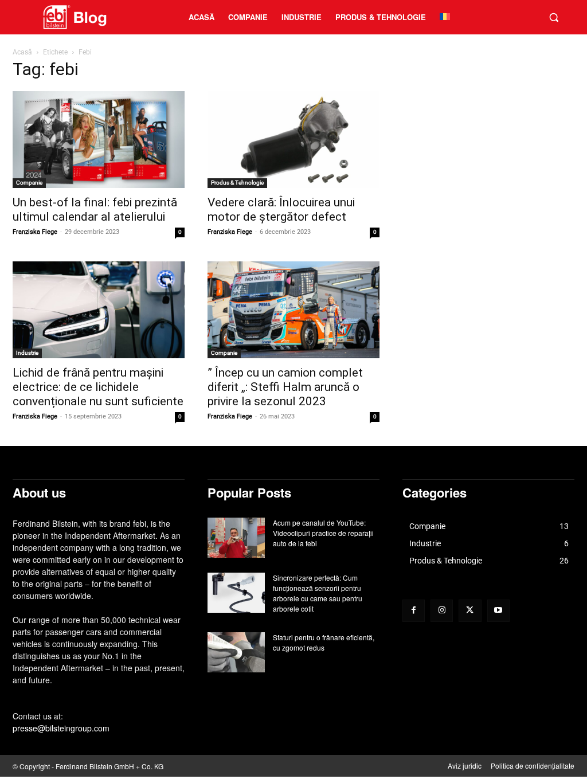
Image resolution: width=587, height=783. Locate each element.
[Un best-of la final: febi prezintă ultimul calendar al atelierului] (99, 139)
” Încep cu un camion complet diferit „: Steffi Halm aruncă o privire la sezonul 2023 (285, 387)
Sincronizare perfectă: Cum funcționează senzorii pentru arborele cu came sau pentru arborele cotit (317, 593)
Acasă (22, 52)
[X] (470, 611)
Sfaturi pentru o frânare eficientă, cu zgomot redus (323, 642)
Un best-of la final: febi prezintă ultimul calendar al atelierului (95, 209)
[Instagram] (442, 611)
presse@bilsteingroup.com (61, 728)
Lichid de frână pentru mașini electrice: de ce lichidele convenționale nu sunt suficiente (98, 387)
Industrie (27, 353)
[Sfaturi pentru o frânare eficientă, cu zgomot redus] (236, 652)
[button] (553, 17)
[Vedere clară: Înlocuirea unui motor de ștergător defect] (293, 139)
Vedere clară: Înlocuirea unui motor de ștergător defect (281, 209)
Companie (29, 182)
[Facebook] (413, 611)
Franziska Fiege (35, 232)
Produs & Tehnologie (237, 182)
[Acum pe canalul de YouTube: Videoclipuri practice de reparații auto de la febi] (236, 538)
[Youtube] (498, 611)
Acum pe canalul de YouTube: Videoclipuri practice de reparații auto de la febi (323, 533)
